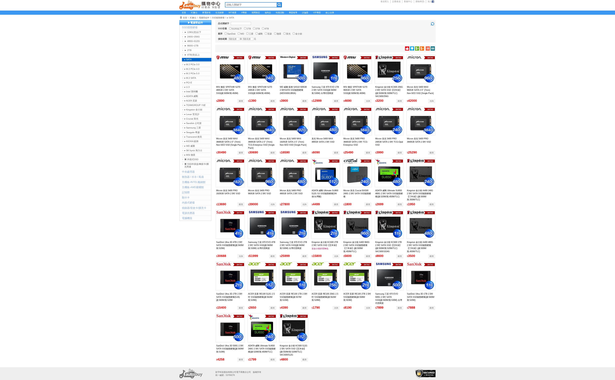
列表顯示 (428, 48)
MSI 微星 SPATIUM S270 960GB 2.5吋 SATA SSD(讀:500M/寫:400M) (355, 90)
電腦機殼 (187, 218)
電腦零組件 (204, 17)
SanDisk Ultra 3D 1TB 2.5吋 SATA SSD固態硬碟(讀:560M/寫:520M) (421, 297)
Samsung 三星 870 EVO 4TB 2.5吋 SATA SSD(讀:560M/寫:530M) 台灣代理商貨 (261, 245)
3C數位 (194, 12)
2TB (258, 28)
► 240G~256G (192, 36)
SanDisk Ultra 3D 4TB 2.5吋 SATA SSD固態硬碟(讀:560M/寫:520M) (230, 245)
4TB (267, 28)
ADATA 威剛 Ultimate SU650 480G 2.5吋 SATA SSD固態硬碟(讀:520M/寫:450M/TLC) (389, 193)
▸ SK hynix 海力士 (193, 150)
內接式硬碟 (188, 202)
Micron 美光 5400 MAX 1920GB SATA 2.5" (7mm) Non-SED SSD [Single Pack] (293, 141)
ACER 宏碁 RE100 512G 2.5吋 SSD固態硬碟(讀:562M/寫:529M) (261, 297)
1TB (249, 28)
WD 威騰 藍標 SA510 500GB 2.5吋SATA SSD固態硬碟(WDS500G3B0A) (293, 90)
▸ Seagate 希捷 (192, 132)
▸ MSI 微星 (189, 155)
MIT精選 (232, 12)
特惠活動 (280, 12)
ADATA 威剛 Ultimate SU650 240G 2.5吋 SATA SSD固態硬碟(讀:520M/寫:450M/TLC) (262, 348)
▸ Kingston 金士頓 (193, 109)
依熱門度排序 (407, 48)
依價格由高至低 (422, 48)
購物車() (420, 1)
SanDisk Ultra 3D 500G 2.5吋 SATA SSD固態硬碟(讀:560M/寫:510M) (230, 348)
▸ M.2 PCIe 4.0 (191, 69)
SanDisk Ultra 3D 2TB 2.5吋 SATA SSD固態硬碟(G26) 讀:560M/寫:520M (229, 297)
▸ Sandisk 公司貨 (192, 123)
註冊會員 (396, 1)
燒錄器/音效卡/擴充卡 (194, 208)
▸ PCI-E (188, 82)
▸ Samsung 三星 (192, 127)
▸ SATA (230, 17)
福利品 (268, 12)
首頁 (184, 12)
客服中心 (408, 1)
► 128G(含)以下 (192, 32)
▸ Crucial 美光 (191, 118)
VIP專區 (317, 12)
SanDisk (231, 33)
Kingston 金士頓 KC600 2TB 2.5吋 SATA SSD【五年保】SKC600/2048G (325, 245)
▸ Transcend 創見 (193, 137)
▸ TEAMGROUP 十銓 (195, 105)
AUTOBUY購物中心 (199, 5)
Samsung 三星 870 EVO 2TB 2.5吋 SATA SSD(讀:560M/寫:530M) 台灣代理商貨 (293, 245)
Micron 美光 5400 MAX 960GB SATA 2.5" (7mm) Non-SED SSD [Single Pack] (420, 90)
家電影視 (206, 12)
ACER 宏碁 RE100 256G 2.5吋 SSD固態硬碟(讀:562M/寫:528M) (325, 297)
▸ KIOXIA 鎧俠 (191, 141)
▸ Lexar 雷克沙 (191, 114)
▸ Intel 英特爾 (191, 91)
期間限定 (256, 12)
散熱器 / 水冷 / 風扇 (193, 177)
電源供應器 (188, 213)
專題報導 (293, 12)
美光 (288, 33)
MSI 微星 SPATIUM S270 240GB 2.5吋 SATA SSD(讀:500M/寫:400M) (260, 90)
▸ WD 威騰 (189, 146)
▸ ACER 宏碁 (190, 100)
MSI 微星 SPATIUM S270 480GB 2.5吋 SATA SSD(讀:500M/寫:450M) (228, 90)
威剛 (260, 33)
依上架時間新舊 (412, 48)
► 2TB (187, 50)
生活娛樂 (219, 12)
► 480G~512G (192, 41)
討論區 (305, 12)
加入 (430, 1)
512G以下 (237, 28)
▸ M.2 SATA (190, 78)
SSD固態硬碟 (218, 17)
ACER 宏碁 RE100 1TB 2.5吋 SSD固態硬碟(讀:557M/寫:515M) (293, 297)
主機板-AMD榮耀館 (193, 187)
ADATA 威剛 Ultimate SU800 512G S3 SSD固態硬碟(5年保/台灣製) (325, 193)
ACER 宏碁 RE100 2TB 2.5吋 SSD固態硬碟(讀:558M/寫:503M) (357, 297)
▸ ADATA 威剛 (191, 96)
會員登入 (385, 1)
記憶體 (186, 192)
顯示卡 (186, 197)
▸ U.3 (187, 87)
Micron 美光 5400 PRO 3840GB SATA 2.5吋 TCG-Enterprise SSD (355, 141)
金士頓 (298, 33)
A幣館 (244, 12)
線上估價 (330, 12)
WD (242, 33)
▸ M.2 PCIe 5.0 (191, 73)
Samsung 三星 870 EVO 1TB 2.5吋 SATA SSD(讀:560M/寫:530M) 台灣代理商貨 (325, 90)
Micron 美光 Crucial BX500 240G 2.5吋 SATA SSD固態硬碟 (357, 193)
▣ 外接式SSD (191, 159)
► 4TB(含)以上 (192, 54)
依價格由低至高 (417, 48)
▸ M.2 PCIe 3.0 (191, 64)
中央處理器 (188, 171)
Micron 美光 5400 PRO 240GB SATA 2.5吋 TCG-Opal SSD (389, 141)
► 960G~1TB (191, 45)
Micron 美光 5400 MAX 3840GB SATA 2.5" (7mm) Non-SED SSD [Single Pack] (229, 141)
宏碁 (269, 33)
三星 (251, 33)
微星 (279, 33)
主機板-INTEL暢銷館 (193, 182)
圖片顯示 (433, 48)
